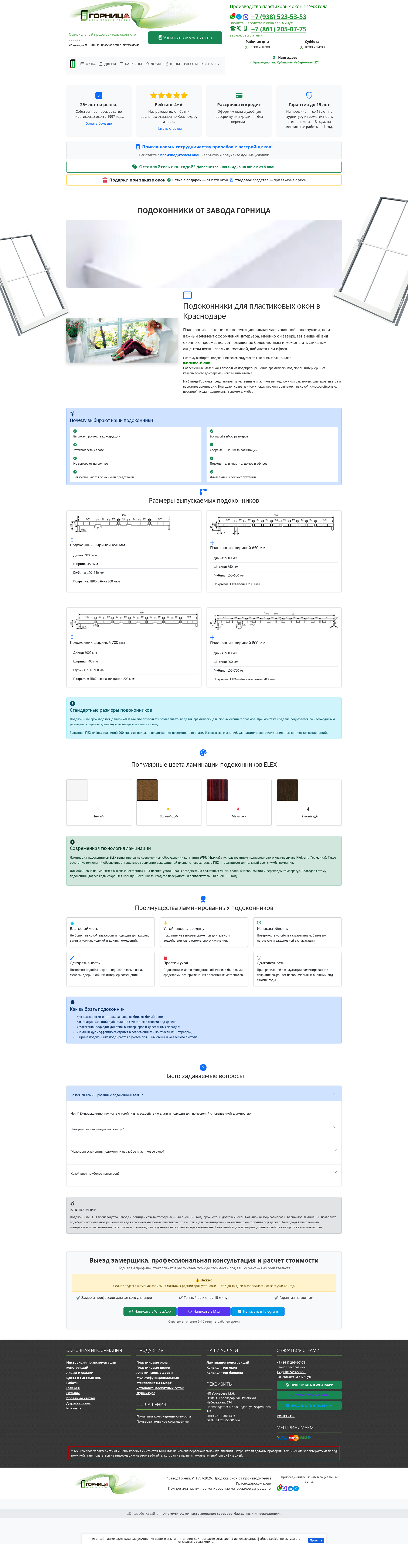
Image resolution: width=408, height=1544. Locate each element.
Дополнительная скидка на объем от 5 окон (236, 167)
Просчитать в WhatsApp (311, 1385)
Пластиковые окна (152, 1362)
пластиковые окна (197, 363)
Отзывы (73, 1393)
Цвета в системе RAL (83, 1377)
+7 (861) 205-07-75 (278, 29)
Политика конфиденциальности (163, 1416)
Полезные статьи (80, 1398)
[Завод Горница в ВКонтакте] (289, 1487)
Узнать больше (99, 123)
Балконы (133, 64)
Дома (155, 64)
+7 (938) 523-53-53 (278, 16)
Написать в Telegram (260, 1311)
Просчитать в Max (311, 1395)
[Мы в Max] (245, 17)
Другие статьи (78, 1403)
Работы (191, 64)
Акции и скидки (80, 1372)
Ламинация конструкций (228, 1362)
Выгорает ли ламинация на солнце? (97, 1129)
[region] (204, 1539)
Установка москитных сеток (160, 1388)
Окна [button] (90, 64)
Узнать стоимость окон (187, 38)
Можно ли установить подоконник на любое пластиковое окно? (117, 1151)
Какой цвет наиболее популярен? (95, 1174)
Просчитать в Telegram (311, 1405)
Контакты (210, 64)
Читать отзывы (169, 128)
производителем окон (180, 155)
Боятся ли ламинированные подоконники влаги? (107, 1095)
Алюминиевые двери (154, 1372)
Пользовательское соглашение (162, 1421)
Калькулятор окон (222, 1367)
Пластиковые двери (153, 1367)
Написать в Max (206, 1311)
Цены (174, 64)
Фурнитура (145, 1393)
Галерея (73, 1388)
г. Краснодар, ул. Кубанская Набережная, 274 (284, 62)
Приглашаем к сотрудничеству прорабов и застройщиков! (207, 147)
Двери (109, 64)
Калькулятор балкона (225, 1372)
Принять (316, 1540)
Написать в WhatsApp (152, 1311)
